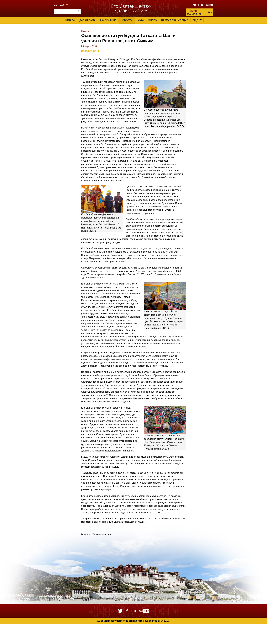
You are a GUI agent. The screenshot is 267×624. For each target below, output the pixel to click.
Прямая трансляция (174, 20)
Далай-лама (87, 20)
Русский (59, 5)
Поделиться (88, 51)
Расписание (108, 20)
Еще (195, 20)
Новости (126, 20)
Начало (70, 20)
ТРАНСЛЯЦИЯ (194, 12)
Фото (140, 20)
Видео (152, 20)
